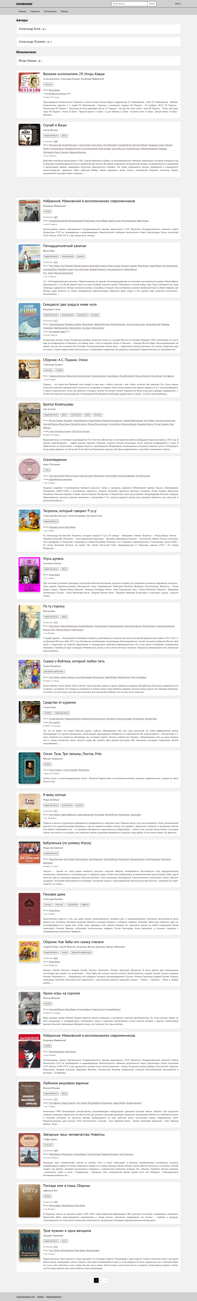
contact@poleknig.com (25, 1297)
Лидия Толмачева (68, 1103)
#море (50, 273)
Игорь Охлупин (114, 266)
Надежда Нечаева (137, 859)
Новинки (35, 11)
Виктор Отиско (49, 630)
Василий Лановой (127, 376)
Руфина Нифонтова (68, 814)
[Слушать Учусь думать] (29, 574)
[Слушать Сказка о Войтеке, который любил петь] (29, 674)
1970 (56, 1099)
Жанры (64, 11)
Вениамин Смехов (56, 527)
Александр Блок (30, 28)
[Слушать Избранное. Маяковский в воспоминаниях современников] (29, 210)
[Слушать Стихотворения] (29, 469)
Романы (47, 1004)
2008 (56, 1150)
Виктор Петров (98, 328)
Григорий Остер (94, 516)
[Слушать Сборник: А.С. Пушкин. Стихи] (29, 369)
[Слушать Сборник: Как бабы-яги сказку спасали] (29, 951)
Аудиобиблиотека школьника (60, 479)
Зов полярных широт (57, 331)
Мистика (47, 905)
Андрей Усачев (50, 947)
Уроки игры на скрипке (61, 993)
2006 (56, 958)
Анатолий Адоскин (57, 476)
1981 (56, 1202)
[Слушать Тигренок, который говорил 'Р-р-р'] (29, 520)
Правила (40, 1297)
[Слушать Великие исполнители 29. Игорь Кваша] (29, 82)
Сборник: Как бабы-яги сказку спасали (73, 942)
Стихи (46, 470)
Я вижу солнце (54, 794)
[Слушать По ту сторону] (29, 621)
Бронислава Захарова (98, 266)
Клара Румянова (95, 420)
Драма (64, 136)
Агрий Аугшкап (77, 630)
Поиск (152, 4)
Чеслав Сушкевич (162, 424)
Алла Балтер (111, 719)
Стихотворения (55, 459)
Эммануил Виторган (57, 376)
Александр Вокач (50, 269)
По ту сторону (54, 606)
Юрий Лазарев (143, 221)
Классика (48, 84)
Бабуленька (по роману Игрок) (67, 843)
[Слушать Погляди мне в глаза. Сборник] (29, 1201)
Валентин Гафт (55, 145)
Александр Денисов (115, 269)
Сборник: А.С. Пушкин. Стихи (65, 359)
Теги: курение (54, 722)
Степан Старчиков (70, 770)
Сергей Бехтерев (94, 1154)
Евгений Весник (111, 814)
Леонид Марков (79, 1154)
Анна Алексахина (126, 1154)
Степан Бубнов (114, 424)
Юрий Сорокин (114, 221)
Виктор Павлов (75, 328)
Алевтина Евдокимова (166, 626)
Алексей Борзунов (56, 324)
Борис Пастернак (51, 464)
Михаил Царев (111, 476)
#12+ (45, 273)
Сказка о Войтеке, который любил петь (74, 661)
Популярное (50, 11)
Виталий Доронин (118, 324)
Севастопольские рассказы (59, 431)
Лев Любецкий (67, 266)
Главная (22, 11)
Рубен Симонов (55, 770)
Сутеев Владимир (76, 516)
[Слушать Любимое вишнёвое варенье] (29, 1094)
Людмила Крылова (133, 1103)
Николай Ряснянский (149, 148)
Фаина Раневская (56, 859)
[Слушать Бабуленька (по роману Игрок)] (29, 852)
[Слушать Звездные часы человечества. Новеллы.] (29, 1149)
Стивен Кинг (49, 707)
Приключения (67, 256)
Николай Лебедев (63, 630)
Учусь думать (53, 558)
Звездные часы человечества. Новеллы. (74, 1134)
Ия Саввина (99, 814)
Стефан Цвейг (50, 1139)
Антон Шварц (101, 221)
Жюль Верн (49, 251)
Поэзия (47, 211)
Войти (178, 4)
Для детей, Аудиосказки (53, 672)
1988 (56, 141)
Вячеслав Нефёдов (138, 677)
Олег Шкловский (110, 145)
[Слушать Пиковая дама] (29, 909)
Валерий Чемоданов (98, 269)
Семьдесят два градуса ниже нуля (70, 304)
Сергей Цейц (135, 814)
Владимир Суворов (157, 145)
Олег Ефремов (168, 376)
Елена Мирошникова (83, 677)
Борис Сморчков (61, 152)
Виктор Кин (49, 611)
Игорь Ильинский (129, 221)
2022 (56, 262)
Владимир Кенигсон (145, 424)
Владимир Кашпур (116, 626)
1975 (56, 321)
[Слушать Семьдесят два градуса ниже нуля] (29, 321)
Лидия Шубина (111, 677)
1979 (56, 622)
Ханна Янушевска (52, 666)
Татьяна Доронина (98, 376)
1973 (56, 811)
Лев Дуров (86, 328)
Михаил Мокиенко (115, 947)
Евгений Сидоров (143, 476)
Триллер (47, 713)
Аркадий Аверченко (53, 1235)
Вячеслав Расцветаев (133, 626)
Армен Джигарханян (85, 814)
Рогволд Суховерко (129, 266)
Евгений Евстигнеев (79, 424)
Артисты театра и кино (135, 324)
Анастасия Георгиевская (165, 420)
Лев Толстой (49, 409)
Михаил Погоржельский (97, 424)
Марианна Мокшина (110, 1154)
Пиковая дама (54, 894)
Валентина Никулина (126, 476)
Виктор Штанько (51, 998)
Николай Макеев (149, 626)
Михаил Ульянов (56, 420)
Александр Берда (57, 148)
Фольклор (81, 947)
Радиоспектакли (51, 136)
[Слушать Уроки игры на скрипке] (29, 1008)
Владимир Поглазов (72, 148)
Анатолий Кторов (111, 859)
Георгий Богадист (133, 148)
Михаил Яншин (81, 859)
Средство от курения (59, 702)
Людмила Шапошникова (133, 420)
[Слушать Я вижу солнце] (29, 810)
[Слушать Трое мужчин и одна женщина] (29, 1245)
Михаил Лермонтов (53, 758)
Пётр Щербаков (94, 1103)
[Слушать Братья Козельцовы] (29, 419)
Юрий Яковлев (55, 1154)
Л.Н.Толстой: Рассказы (80, 431)
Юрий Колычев (124, 677)
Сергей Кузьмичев (153, 859)
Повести (85, 905)
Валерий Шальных (69, 145)
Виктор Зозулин (71, 476)
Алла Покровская (96, 859)
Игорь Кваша (27, 60)
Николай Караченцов (69, 626)
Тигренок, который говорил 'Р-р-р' (70, 510)
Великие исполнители (57, 93)
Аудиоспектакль (51, 854)
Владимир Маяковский (92, 79)
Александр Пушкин (32, 41)
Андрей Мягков (155, 266)
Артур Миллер (50, 130)
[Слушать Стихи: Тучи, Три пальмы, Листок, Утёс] (29, 768)
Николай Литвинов (81, 266)
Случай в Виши (55, 125)
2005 (56, 217)
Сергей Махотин (67, 947)
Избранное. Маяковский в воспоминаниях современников (89, 201)
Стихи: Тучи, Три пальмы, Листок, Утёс (72, 753)
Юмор (64, 1241)
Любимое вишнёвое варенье (66, 1083)
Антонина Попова (52, 563)
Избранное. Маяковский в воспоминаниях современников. (89, 1035)
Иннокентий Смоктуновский (78, 376)
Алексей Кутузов (118, 148)
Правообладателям (53, 1297)
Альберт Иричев (130, 269)
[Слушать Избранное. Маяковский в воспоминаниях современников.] (29, 1051)
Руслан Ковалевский (89, 148)
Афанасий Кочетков (102, 324)
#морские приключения (63, 273)
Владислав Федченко (77, 152)
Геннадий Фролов (125, 145)
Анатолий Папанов (50, 424)
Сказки (64, 952)
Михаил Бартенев (96, 947)
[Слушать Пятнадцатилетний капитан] (29, 258)
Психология (82, 315)
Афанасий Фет (50, 1190)
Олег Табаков (54, 266)
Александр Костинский (54, 516)
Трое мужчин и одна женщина (67, 1230)
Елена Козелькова (82, 269)
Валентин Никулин (140, 145)
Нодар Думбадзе (51, 799)
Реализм (80, 256)
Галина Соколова (98, 1009)
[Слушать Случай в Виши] (29, 134)
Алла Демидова (113, 376)
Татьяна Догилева (56, 719)
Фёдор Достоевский (53, 848)
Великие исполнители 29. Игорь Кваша (74, 74)
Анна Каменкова (101, 626)
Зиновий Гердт (151, 719)
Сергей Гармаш (84, 145)
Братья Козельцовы (58, 404)
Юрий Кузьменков (61, 328)
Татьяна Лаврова (84, 1009)
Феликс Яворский (153, 324)
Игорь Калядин (104, 148)
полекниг (24, 3)
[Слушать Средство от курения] (29, 712)
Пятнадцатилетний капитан (64, 245)
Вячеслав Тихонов (142, 376)
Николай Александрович (112, 420)
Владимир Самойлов (73, 324)
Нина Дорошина (92, 1250)
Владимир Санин (51, 309)
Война (87, 415)
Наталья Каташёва (170, 266)
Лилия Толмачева (68, 677)
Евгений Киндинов (76, 221)
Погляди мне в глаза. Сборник (66, 1185)
